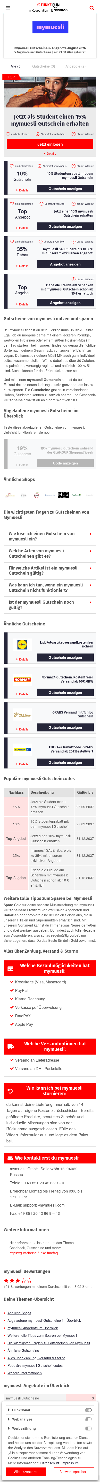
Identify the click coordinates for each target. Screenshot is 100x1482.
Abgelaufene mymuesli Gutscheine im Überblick (44, 1320)
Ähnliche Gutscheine (23, 1350)
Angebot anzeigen (65, 264)
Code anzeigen (65, 463)
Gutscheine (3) (43, 66)
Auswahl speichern (73, 1471)
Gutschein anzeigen (65, 188)
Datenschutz (49, 1462)
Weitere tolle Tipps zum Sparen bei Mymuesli (42, 1335)
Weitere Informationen (25, 1372)
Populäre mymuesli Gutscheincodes (35, 1365)
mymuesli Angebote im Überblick (33, 1327)
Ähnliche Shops (19, 1312)
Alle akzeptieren (26, 1471)
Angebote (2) (76, 66)
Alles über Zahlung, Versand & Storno (36, 1357)
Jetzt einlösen (50, 144)
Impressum (70, 1462)
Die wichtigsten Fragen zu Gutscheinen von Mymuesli (49, 1342)
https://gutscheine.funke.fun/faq (33, 1252)
